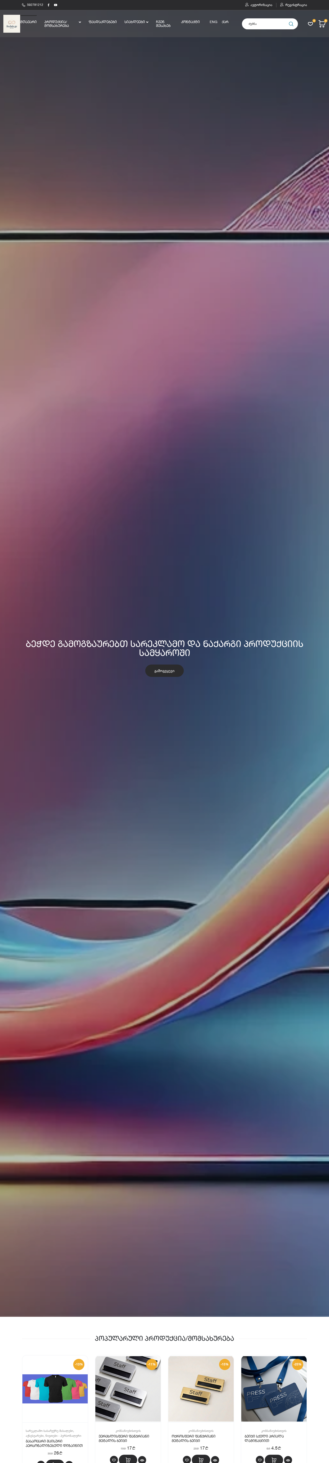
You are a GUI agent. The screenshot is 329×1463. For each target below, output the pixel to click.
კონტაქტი (190, 22)
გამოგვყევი (164, 670)
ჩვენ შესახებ (163, 24)
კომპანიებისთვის (128, 1431)
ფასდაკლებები (103, 22)
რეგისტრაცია (296, 5)
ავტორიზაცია (261, 5)
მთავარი (28, 22)
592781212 (35, 4)
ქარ (225, 22)
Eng (213, 22)
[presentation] (7, 658)
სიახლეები (134, 22)
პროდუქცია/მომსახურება (56, 24)
